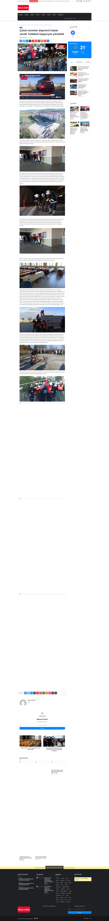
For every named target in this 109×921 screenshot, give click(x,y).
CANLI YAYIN (62, 880)
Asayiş (43, 14)
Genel (26, 24)
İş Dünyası (68, 901)
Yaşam (70, 899)
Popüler (71, 62)
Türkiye (57, 899)
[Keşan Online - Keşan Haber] (23, 7)
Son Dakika (60, 14)
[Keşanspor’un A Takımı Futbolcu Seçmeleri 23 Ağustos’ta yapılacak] (74, 124)
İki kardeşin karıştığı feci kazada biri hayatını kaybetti (83, 80)
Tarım (57, 897)
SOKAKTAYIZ (63, 893)
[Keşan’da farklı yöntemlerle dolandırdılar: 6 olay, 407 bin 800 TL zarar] (40, 879)
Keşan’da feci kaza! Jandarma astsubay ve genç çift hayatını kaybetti (83, 93)
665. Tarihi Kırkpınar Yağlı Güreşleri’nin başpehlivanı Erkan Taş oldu (57, 771)
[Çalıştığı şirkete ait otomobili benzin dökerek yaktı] (73, 86)
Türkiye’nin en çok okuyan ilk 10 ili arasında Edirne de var (83, 74)
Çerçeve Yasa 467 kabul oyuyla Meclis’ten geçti (40, 857)
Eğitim (62, 882)
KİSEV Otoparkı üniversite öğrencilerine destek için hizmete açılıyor (74, 115)
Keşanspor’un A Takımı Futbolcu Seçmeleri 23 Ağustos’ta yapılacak (73, 130)
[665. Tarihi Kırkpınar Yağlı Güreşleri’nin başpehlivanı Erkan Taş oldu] (58, 765)
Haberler (57, 884)
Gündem (26, 14)
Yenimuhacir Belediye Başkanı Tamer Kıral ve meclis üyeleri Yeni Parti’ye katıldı (84, 115)
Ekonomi (57, 882)
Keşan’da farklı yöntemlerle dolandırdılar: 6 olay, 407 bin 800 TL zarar (49, 880)
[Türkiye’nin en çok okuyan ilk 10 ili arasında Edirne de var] (73, 74)
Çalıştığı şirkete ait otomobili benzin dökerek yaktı (82, 86)
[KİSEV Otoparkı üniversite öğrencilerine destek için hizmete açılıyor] (74, 108)
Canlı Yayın (68, 880)
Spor (63, 895)
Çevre (57, 901)
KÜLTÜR (66, 884)
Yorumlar (88, 62)
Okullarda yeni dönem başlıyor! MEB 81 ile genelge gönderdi (50, 1)
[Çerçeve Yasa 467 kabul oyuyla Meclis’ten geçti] (42, 808)
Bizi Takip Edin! (78, 874)
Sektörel (70, 891)
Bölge (54, 14)
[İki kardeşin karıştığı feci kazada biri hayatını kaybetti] (73, 80)
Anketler (62, 878)
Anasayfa (20, 14)
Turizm (70, 897)
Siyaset (37, 14)
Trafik (66, 897)
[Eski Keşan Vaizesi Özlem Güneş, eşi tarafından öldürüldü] (73, 68)
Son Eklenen (79, 62)
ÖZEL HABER (62, 901)
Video (66, 899)
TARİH (67, 895)
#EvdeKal (58, 878)
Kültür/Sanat (58, 886)
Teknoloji (61, 897)
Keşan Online (23, 37)
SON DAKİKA (58, 895)
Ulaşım (62, 899)
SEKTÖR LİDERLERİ (63, 891)
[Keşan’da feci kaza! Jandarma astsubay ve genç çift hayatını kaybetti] (73, 92)
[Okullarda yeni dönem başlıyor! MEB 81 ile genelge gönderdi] (26, 808)
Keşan (32, 14)
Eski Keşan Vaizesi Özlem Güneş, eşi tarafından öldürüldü (83, 68)
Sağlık (48, 14)
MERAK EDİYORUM (65, 886)
